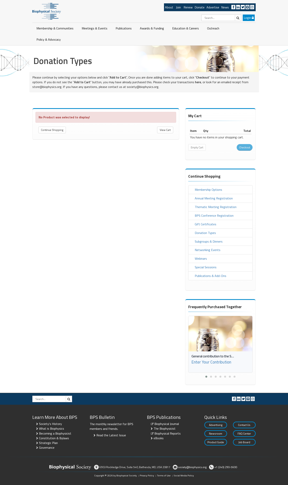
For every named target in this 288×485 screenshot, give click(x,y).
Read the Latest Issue (111, 435)
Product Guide (215, 442)
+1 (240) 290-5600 (225, 467)
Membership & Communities (54, 28)
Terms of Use (164, 475)
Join (178, 7)
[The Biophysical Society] (46, 11)
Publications (124, 28)
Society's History (50, 423)
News (225, 7)
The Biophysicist (165, 428)
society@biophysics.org (142, 86)
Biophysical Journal (166, 423)
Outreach (213, 28)
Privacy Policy (147, 475)
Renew (188, 7)
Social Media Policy (184, 475)
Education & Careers (185, 28)
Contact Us (244, 425)
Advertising (215, 425)
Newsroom (215, 433)
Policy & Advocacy (48, 39)
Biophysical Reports (167, 433)
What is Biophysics (51, 428)
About (169, 7)
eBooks (159, 438)
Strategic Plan (48, 442)
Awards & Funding (152, 28)
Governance (46, 447)
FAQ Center (244, 433)
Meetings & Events (94, 28)
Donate (200, 7)
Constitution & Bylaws (54, 438)
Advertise (212, 7)
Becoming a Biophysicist (55, 433)
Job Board (244, 442)
